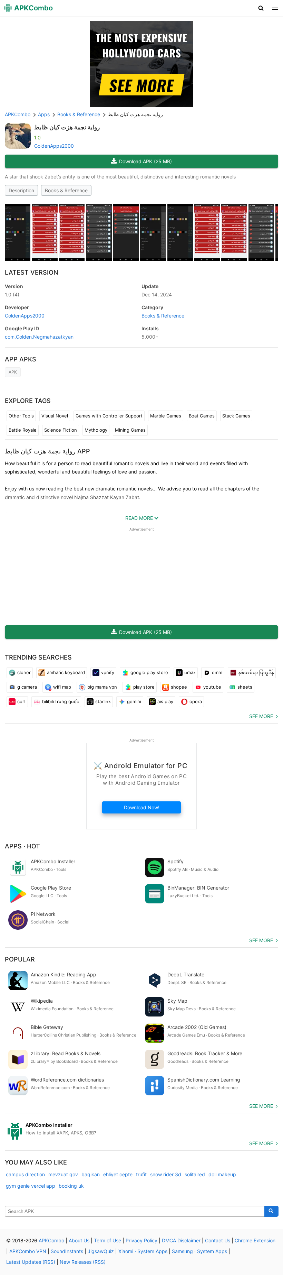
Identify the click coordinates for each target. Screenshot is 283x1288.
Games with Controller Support (109, 415)
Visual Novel (54, 415)
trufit (141, 1174)
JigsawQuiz (101, 1251)
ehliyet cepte (118, 1174)
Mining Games (130, 430)
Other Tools (21, 415)
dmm (217, 672)
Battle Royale (23, 430)
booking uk (71, 1186)
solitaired (195, 1174)
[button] (261, 8)
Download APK (145, 161)
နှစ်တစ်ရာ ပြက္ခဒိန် (256, 672)
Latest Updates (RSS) (30, 1262)
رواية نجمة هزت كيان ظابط (67, 127)
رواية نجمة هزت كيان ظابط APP (47, 451)
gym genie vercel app (30, 1186)
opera (195, 701)
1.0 (12, 294)
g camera (27, 687)
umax (190, 672)
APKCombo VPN (27, 1251)
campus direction (25, 1174)
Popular (20, 959)
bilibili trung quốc (60, 701)
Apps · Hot (22, 846)
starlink (103, 701)
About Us (79, 1240)
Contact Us (217, 1240)
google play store (149, 672)
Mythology (96, 430)
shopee (179, 687)
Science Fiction (60, 430)
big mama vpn (102, 687)
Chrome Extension (255, 1240)
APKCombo (17, 114)
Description (21, 190)
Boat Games (202, 415)
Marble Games (165, 415)
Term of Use (107, 1240)
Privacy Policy (141, 1240)
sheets (244, 687)
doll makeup (222, 1174)
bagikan (90, 1174)
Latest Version (31, 272)
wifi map (62, 687)
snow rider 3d (165, 1174)
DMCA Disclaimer (181, 1240)
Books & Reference (66, 190)
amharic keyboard (66, 672)
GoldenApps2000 (54, 146)
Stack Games (236, 415)
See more (261, 716)
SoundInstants (67, 1251)
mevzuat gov (63, 1174)
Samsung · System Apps (199, 1251)
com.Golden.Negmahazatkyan (39, 337)
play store (144, 687)
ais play (165, 701)
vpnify (107, 672)
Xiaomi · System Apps (142, 1251)
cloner (24, 672)
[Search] (271, 1211)
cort (21, 701)
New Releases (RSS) (83, 1262)
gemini (134, 701)
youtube (212, 687)
